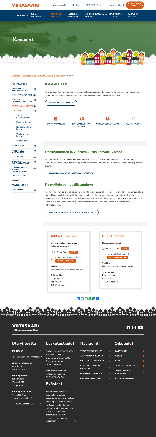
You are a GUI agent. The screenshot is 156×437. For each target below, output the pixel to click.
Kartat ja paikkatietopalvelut (22, 100)
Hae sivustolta (115, 5)
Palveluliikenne (20, 185)
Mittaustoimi (19, 146)
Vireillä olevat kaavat (22, 135)
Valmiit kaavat (22, 141)
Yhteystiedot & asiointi (134, 5)
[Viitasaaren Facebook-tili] (128, 327)
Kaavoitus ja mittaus (53, 76)
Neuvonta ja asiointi (125, 378)
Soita (73, 252)
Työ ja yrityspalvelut (38, 15)
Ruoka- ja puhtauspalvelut (20, 162)
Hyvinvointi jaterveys (115, 15)
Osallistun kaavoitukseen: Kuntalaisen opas (71, 212)
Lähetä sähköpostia (65, 261)
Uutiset (118, 356)
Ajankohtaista (59, 5)
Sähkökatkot (18, 176)
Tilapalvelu (17, 157)
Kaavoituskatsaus (24, 122)
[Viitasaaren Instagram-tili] (134, 327)
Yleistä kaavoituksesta (23, 117)
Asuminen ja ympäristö (56, 15)
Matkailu (21, 15)
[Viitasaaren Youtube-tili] (140, 327)
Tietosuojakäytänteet (23, 404)
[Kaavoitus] (25, 5)
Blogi (117, 361)
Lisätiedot (51, 421)
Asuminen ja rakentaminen (19, 89)
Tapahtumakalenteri (125, 366)
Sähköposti (17, 351)
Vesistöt (16, 181)
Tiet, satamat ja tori (22, 95)
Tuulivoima (17, 190)
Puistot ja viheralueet (18, 151)
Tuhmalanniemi (19, 84)
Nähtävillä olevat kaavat (24, 128)
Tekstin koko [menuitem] (94, 5)
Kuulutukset (121, 351)
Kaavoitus (18, 111)
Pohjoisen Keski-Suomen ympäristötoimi (20, 169)
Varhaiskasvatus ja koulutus (94, 15)
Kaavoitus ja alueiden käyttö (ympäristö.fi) (71, 173)
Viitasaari (16, 76)
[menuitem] (60, 5)
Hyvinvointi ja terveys (91, 373)
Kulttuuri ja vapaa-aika (73, 15)
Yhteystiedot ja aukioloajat (122, 372)
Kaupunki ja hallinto (133, 15)
